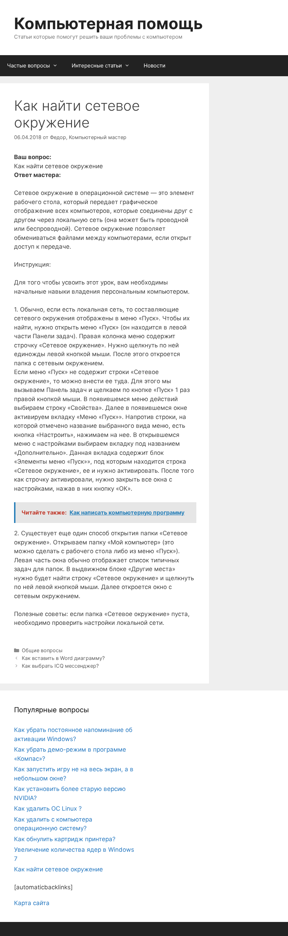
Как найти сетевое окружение (58, 869)
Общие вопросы (42, 650)
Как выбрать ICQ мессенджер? (60, 666)
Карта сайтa (32, 902)
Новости (154, 65)
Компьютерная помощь (108, 23)
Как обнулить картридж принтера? (65, 839)
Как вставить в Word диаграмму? (63, 658)
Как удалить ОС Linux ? (48, 808)
